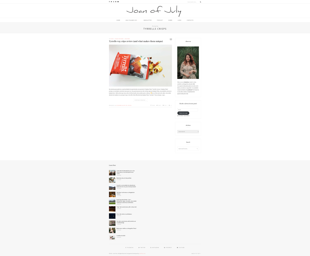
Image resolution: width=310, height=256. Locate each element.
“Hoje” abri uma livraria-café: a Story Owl (126, 207)
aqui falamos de (131, 20)
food (112, 38)
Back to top (196, 253)
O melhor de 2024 (121, 235)
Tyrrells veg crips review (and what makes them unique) (136, 41)
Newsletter (148, 20)
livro (179, 20)
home (118, 20)
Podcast (160, 20)
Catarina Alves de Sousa (124, 105)
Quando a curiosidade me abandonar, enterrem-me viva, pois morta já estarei (126, 186)
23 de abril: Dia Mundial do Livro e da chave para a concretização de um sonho (125, 172)
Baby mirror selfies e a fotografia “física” (126, 228)
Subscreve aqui (183, 113)
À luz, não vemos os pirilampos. (124, 214)
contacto (190, 20)
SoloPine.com (142, 253)
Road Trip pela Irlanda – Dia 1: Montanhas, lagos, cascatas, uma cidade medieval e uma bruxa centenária (126, 201)
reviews (127, 38)
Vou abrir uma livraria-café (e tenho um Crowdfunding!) (126, 222)
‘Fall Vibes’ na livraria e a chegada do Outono (125, 193)
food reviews (119, 38)
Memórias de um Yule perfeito (124, 178)
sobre (170, 20)
